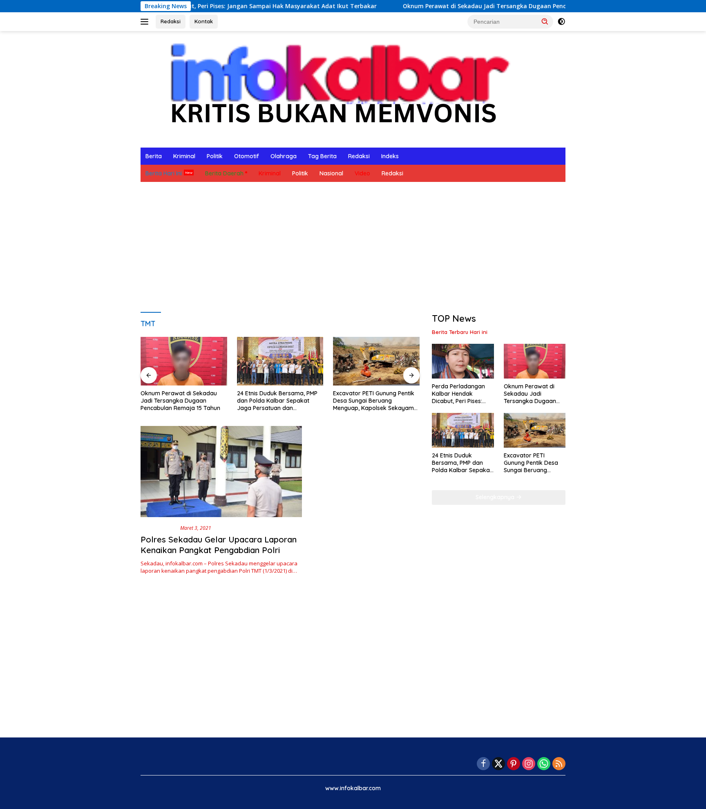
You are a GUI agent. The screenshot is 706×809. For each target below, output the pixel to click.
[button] (545, 21)
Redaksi (171, 21)
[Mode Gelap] (561, 22)
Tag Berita (322, 156)
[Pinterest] (513, 764)
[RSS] (558, 764)
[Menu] (146, 22)
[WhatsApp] (543, 764)
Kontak (203, 21)
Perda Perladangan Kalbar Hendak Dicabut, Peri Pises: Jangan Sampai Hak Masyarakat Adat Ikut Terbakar (461, 394)
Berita (153, 156)
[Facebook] (483, 764)
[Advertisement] (353, 247)
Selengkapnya (496, 497)
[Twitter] (498, 764)
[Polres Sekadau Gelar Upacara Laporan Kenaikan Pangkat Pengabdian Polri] (221, 471)
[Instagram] (528, 764)
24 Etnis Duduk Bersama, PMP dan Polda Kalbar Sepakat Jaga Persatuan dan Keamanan (277, 401)
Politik (215, 156)
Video (362, 173)
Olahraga (283, 156)
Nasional (331, 173)
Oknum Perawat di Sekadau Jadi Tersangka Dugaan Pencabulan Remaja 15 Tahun (486, 6)
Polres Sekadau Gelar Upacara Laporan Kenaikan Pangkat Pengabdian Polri (219, 544)
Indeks (390, 156)
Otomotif (246, 156)
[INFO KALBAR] (332, 88)
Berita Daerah (224, 173)
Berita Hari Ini (163, 173)
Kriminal (184, 156)
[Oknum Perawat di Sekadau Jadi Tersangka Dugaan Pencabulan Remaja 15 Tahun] (184, 361)
